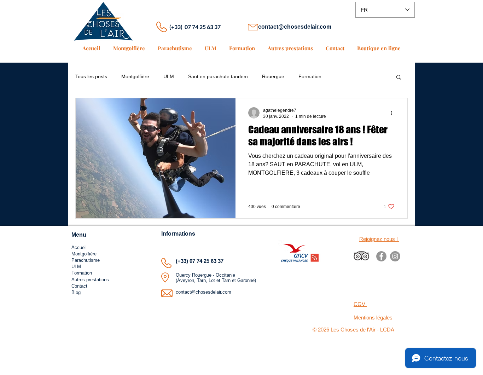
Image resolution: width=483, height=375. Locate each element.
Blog (76, 292)
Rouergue (273, 76)
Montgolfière (135, 76)
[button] (398, 77)
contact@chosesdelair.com (294, 27)
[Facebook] (381, 256)
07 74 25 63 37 (206, 261)
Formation (309, 76)
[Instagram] (395, 256)
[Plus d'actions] (393, 113)
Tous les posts (91, 76)
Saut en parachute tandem (218, 76)
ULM (168, 76)
